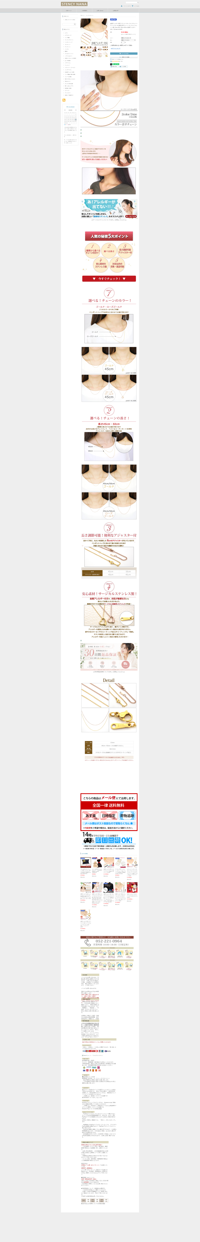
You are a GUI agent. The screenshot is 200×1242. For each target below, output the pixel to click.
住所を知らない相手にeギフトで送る (121, 45)
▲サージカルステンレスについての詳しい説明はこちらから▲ (108, 220)
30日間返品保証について (92, 1023)
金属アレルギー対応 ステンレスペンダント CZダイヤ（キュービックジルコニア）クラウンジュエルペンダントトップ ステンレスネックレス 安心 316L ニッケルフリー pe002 (120, 897)
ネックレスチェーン (89, 15)
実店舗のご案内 (68, 88)
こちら (94, 1183)
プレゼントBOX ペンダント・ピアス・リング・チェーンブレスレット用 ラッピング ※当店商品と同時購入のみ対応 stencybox (120, 871)
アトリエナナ (67, 92)
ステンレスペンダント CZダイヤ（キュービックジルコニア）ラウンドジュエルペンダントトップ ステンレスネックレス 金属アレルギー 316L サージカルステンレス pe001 (132, 872)
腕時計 (66, 51)
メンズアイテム (68, 69)
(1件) (122, 61)
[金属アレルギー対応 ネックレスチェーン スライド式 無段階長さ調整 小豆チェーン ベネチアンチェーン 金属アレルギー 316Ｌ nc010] (85, 891)
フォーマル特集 (68, 76)
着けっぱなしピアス (69, 85)
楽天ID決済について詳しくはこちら (92, 1097)
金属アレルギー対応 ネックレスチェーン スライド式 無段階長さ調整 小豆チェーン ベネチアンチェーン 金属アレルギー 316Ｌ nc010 (85, 896)
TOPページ (68, 10)
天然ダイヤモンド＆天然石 (70, 58)
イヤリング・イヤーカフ (70, 67)
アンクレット (67, 46)
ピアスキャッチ (68, 35)
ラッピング (67, 65)
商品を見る (82, 877)
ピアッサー (67, 90)
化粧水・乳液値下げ (69, 95)
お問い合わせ (100, 10)
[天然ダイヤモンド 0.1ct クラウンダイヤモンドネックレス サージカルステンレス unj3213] (132, 891)
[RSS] (63, 100)
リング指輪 (67, 37)
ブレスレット (67, 44)
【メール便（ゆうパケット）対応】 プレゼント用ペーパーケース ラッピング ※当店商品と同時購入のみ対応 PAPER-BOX (85, 871)
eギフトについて (115, 48)
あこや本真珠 (67, 60)
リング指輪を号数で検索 (70, 74)
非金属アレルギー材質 (69, 72)
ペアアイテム (67, 62)
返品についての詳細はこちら (117, 59)
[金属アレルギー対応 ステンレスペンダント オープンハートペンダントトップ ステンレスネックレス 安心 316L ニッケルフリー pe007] (85, 919)
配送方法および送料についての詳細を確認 (93, 1203)
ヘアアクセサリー (68, 56)
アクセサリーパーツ (69, 53)
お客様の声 (115, 10)
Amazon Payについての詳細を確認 (92, 1108)
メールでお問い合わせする (88, 988)
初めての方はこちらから (70, 79)
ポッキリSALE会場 (69, 83)
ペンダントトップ (68, 42)
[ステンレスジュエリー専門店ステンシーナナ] (74, 5)
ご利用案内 (84, 10)
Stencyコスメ (68, 81)
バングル (67, 49)
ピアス (66, 33)
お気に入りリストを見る (70, 19)
